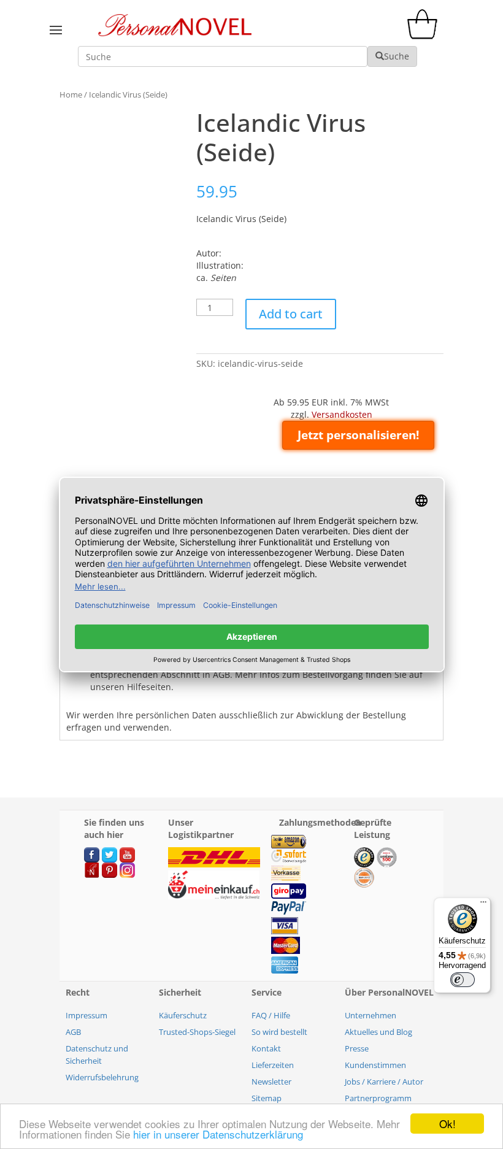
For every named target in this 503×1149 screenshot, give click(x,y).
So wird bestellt (279, 1031)
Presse (357, 1048)
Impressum (86, 1015)
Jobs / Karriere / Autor (384, 1081)
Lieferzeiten (273, 1064)
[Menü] (483, 904)
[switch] (462, 979)
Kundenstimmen (375, 1064)
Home (71, 94)
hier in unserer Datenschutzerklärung (218, 1134)
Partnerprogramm (378, 1098)
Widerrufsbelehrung (102, 1077)
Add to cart (291, 314)
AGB (73, 1031)
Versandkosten (342, 414)
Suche (396, 56)
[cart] (425, 36)
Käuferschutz (183, 1015)
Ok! (447, 1123)
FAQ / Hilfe (271, 1015)
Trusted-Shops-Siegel (197, 1031)
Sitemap (267, 1098)
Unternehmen (370, 1015)
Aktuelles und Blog (378, 1031)
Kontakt (266, 1048)
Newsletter (271, 1081)
